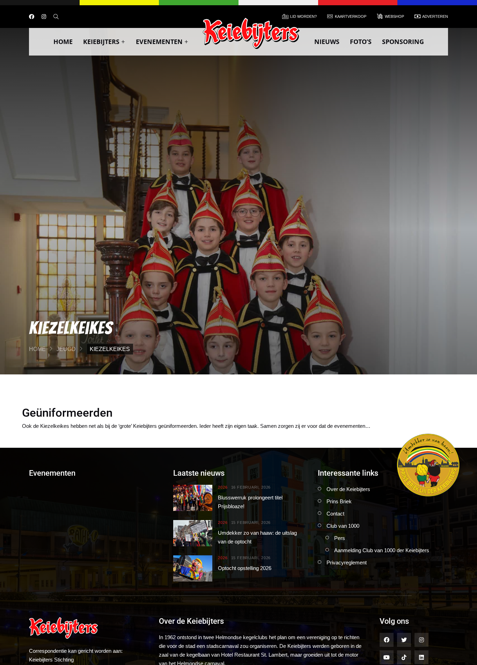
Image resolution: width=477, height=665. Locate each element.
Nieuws (326, 41)
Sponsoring (403, 41)
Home (63, 41)
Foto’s (361, 41)
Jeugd (66, 349)
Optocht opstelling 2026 (244, 568)
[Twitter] (404, 640)
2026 (222, 487)
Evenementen (159, 41)
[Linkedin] (421, 657)
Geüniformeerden (67, 412)
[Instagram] (43, 16)
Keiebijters (101, 41)
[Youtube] (387, 657)
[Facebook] (31, 16)
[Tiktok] (404, 657)
